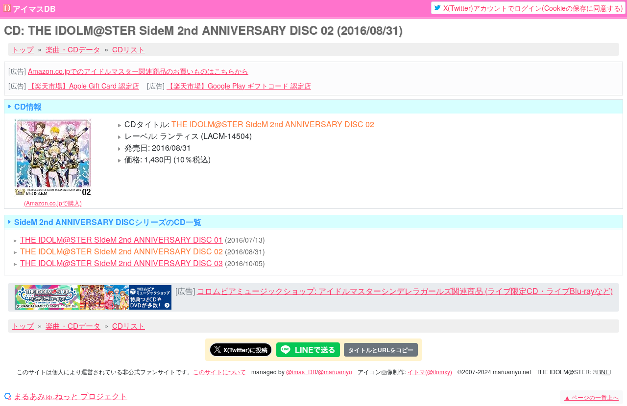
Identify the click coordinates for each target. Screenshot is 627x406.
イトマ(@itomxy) (430, 371)
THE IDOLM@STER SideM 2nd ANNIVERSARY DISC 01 (121, 239)
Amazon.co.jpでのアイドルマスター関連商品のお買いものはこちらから (138, 71)
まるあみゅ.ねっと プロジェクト (70, 396)
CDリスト (128, 49)
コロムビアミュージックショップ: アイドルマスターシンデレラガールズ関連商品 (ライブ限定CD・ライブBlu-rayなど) (405, 290)
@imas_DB (301, 371)
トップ (23, 49)
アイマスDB (34, 9)
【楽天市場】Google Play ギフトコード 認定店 (239, 85)
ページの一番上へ (591, 397)
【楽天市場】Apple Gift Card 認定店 (83, 85)
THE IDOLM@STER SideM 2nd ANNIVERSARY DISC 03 (121, 263)
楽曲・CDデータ (73, 49)
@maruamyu (335, 371)
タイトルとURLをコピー (380, 349)
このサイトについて (219, 371)
